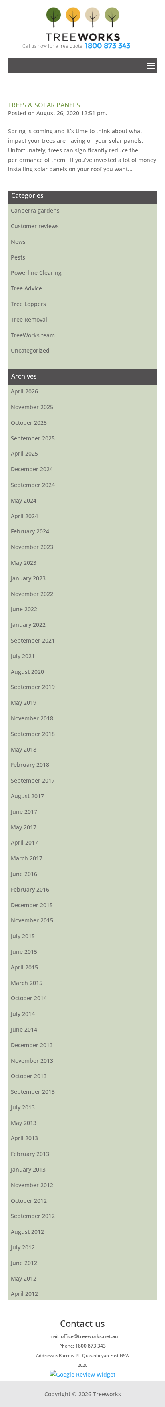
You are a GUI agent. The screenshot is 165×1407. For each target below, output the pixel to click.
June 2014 (24, 1029)
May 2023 (23, 562)
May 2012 (23, 1278)
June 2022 (24, 609)
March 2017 (26, 858)
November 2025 (32, 407)
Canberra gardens (35, 210)
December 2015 (32, 905)
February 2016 (30, 889)
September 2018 (33, 734)
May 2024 (23, 500)
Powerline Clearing (36, 272)
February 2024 (30, 531)
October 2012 (29, 1200)
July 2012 (23, 1247)
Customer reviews (35, 226)
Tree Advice (26, 288)
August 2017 (27, 796)
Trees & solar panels (44, 105)
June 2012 (24, 1263)
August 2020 (27, 671)
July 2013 (23, 1107)
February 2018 (30, 764)
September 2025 (33, 438)
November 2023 (32, 547)
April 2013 (24, 1138)
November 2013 (32, 1060)
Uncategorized (30, 350)
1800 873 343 (107, 45)
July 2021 (23, 656)
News (18, 241)
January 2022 (28, 624)
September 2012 (33, 1216)
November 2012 (32, 1185)
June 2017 (24, 811)
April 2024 (24, 516)
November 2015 (32, 920)
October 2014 (29, 998)
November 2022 (32, 594)
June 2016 (24, 874)
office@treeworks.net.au (89, 1336)
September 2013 (33, 1091)
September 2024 (33, 485)
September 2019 (33, 687)
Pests (18, 257)
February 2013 (30, 1154)
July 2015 (23, 936)
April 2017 (24, 842)
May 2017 (23, 827)
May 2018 (23, 749)
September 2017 (33, 780)
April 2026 (24, 391)
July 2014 (23, 1014)
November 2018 (32, 718)
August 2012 (27, 1231)
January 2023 (28, 578)
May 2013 (23, 1123)
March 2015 (26, 983)
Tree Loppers (28, 304)
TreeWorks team (33, 335)
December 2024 (32, 469)
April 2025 (24, 453)
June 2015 (24, 951)
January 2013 (28, 1169)
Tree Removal (29, 319)
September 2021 (33, 640)
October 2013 (29, 1076)
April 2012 (24, 1294)
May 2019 (23, 702)
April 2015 (24, 967)
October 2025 (29, 422)
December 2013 (32, 1045)
